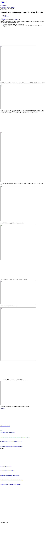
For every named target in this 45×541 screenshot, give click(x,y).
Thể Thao (4, 15)
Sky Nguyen (2, 19)
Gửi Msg (2, 448)
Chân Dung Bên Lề (6, 16)
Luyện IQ (3, 7)
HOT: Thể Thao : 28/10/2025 (5, 466)
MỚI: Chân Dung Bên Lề (5, 426)
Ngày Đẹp (12, 7)
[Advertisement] (22, 36)
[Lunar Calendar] (9, 7)
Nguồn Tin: (2, 408)
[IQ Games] (0, 7)
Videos (7, 7)
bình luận (17, 19)
